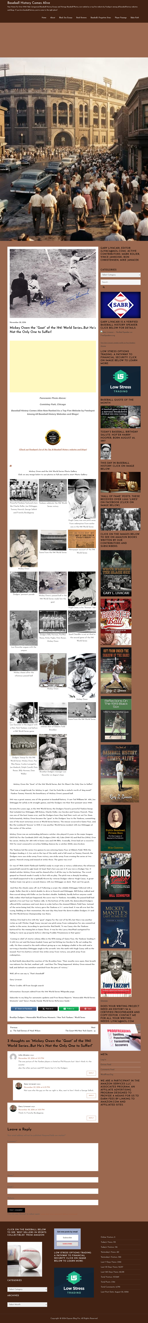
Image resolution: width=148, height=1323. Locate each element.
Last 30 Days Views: (109, 1267)
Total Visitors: (107, 1277)
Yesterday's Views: (109, 1252)
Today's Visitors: (108, 1247)
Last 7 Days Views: (109, 1262)
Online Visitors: (107, 1237)
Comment (12, 1141)
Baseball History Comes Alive (28, 3)
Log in (103, 1060)
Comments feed (107, 1070)
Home (44, 18)
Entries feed (106, 1065)
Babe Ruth (135, 18)
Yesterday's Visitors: (109, 1257)
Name (10, 1175)
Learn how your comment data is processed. (59, 1214)
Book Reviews (81, 18)
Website (10, 1198)
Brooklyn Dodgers (17, 1017)
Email (10, 1187)
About (52, 18)
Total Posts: (106, 1282)
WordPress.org (107, 1075)
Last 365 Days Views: (110, 1272)
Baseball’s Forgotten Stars (101, 18)
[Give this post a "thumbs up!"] (11, 466)
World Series (80, 1017)
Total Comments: (108, 1287)
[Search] (104, 287)
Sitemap (104, 1001)
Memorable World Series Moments (41, 1017)
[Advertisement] (74, 40)
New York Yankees (65, 1017)
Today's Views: (107, 1242)
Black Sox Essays (65, 18)
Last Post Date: (108, 1292)
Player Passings (121, 18)
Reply (91, 1073)
